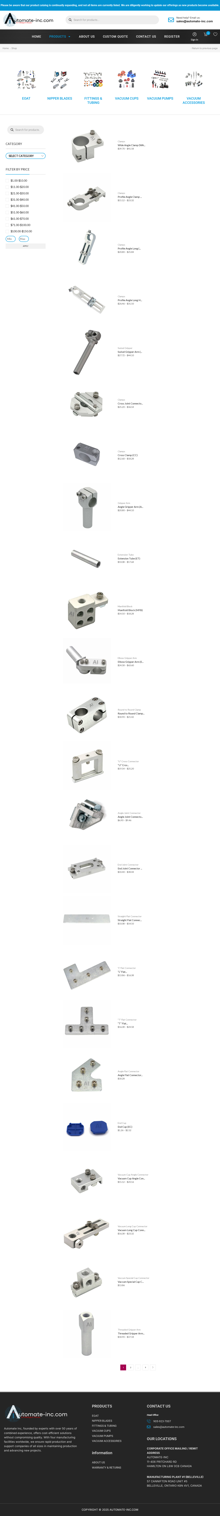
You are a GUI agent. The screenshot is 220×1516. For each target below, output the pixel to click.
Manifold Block (125, 606)
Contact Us (146, 36)
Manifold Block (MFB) (130, 610)
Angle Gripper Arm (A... (130, 506)
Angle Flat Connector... (130, 1075)
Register (172, 36)
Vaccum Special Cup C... (131, 1281)
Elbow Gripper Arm (127, 658)
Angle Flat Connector (128, 1071)
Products (57, 36)
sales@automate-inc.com (194, 21)
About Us (87, 36)
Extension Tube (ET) (129, 558)
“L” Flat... (122, 971)
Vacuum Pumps (160, 98)
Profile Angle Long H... (130, 300)
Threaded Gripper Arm (129, 1329)
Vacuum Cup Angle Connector (133, 1174)
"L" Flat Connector (127, 968)
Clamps (121, 141)
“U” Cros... (123, 765)
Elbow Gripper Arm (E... (130, 661)
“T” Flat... (123, 1023)
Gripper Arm (124, 503)
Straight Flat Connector (130, 916)
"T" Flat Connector (127, 1019)
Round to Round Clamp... (131, 713)
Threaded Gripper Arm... (131, 1333)
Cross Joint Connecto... (130, 403)
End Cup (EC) (125, 1126)
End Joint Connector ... (130, 868)
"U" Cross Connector (128, 761)
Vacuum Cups (127, 98)
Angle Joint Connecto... (130, 816)
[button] (195, 36)
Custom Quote (115, 36)
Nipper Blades (59, 98)
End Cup (122, 1123)
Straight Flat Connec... (130, 920)
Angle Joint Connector (129, 813)
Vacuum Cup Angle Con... (131, 1178)
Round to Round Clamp (129, 709)
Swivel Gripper (125, 348)
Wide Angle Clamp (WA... (131, 145)
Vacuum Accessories (194, 100)
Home (36, 36)
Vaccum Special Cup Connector (133, 1278)
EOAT (26, 98)
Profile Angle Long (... (129, 248)
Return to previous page (205, 48)
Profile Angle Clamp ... (130, 196)
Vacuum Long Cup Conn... (131, 1230)
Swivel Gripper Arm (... (130, 351)
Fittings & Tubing (93, 100)
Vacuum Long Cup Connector (132, 1226)
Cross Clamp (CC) (128, 455)
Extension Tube (126, 554)
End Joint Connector (128, 864)
